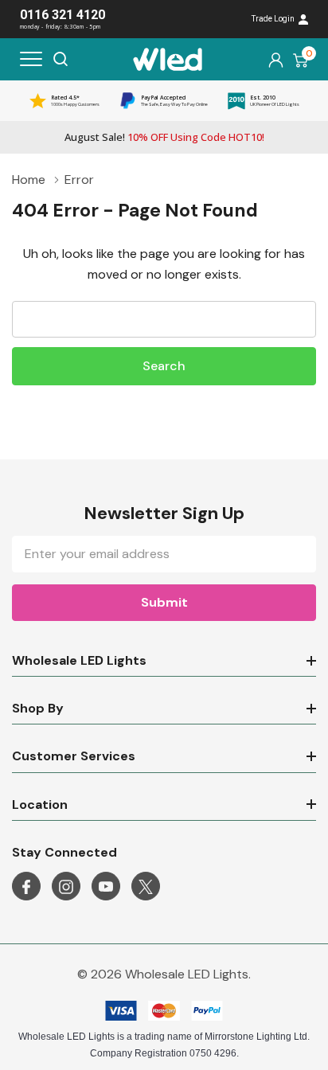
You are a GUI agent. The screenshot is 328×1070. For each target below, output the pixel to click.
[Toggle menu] (31, 59)
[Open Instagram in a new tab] (66, 886)
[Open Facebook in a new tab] (26, 886)
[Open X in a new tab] (145, 886)
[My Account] (275, 59)
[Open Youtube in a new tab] (105, 886)
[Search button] (60, 59)
